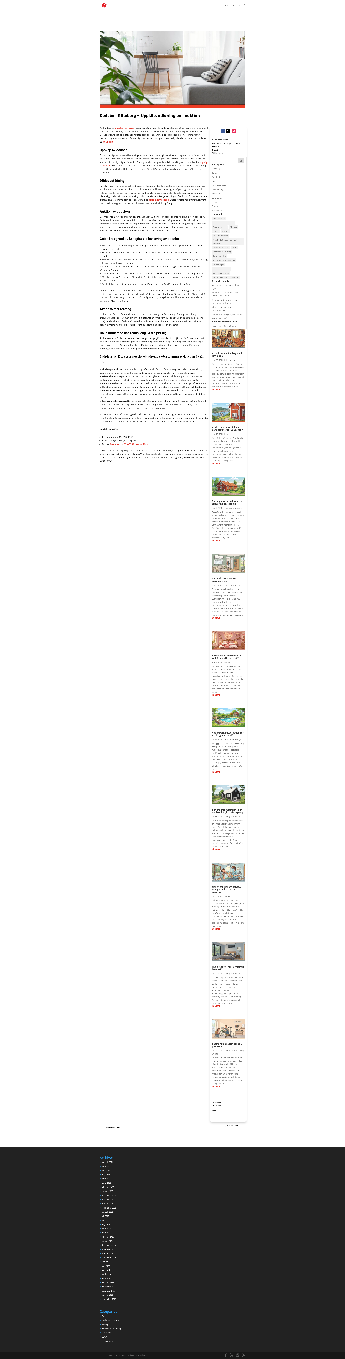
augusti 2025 (107, 1212)
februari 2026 (108, 1187)
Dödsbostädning (219, 218)
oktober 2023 (107, 1295)
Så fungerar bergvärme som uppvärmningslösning (227, 502)
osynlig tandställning (220, 247)
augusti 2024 (107, 1261)
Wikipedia (108, 141)
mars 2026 (106, 1183)
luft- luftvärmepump (220, 235)
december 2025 (109, 1195)
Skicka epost (217, 153)
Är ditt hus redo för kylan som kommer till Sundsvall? (227, 428)
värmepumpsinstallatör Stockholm (226, 277)
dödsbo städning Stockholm (223, 223)
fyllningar (233, 227)
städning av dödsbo (159, 199)
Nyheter (236, 5)
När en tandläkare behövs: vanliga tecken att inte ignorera (226, 889)
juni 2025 (106, 1220)
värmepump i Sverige (221, 273)
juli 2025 (105, 1216)
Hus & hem (230, 360)
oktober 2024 (107, 1253)
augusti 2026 (107, 1162)
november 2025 (109, 1199)
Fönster (216, 231)
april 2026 (106, 1178)
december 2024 (109, 1245)
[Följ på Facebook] (223, 131)
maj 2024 (106, 1270)
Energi (228, 434)
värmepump (236, 508)
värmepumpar (218, 264)
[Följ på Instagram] (234, 131)
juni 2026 (106, 1170)
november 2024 (109, 1249)
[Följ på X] (228, 131)
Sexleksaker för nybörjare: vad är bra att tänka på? (227, 657)
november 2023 (109, 1291)
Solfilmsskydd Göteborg (222, 251)
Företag (105, 1324)
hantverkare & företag (234, 1050)
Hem (226, 5)
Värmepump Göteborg (221, 269)
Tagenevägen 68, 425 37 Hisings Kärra (129, 444)
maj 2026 (106, 1174)
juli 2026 (105, 1166)
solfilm (234, 247)
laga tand (225, 231)
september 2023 (109, 1299)
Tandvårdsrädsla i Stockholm (224, 260)
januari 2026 (107, 1191)
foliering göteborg (220, 227)
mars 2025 (106, 1232)
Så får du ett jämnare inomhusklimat (224, 579)
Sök (241, 160)
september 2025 (109, 1208)
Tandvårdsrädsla (219, 256)
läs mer (216, 390)
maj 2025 (106, 1224)
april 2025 (106, 1228)
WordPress (143, 1355)
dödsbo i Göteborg (124, 127)
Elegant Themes (118, 1355)
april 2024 (106, 1274)
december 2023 (109, 1286)
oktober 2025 (107, 1203)
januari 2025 (107, 1241)
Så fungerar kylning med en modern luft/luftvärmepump (227, 811)
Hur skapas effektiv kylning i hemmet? (228, 968)
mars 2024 (106, 1278)
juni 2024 (106, 1266)
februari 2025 (108, 1237)
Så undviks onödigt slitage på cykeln (227, 1045)
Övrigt (227, 662)
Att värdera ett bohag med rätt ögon (227, 354)
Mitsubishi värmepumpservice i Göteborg (225, 241)
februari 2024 (108, 1282)
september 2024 (109, 1257)
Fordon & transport (110, 1320)
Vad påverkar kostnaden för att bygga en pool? (228, 734)
